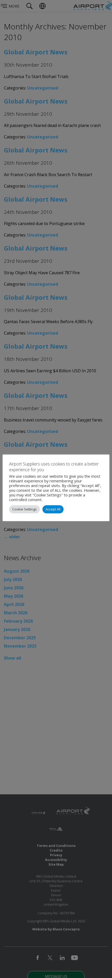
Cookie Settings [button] (24, 509)
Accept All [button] (53, 509)
